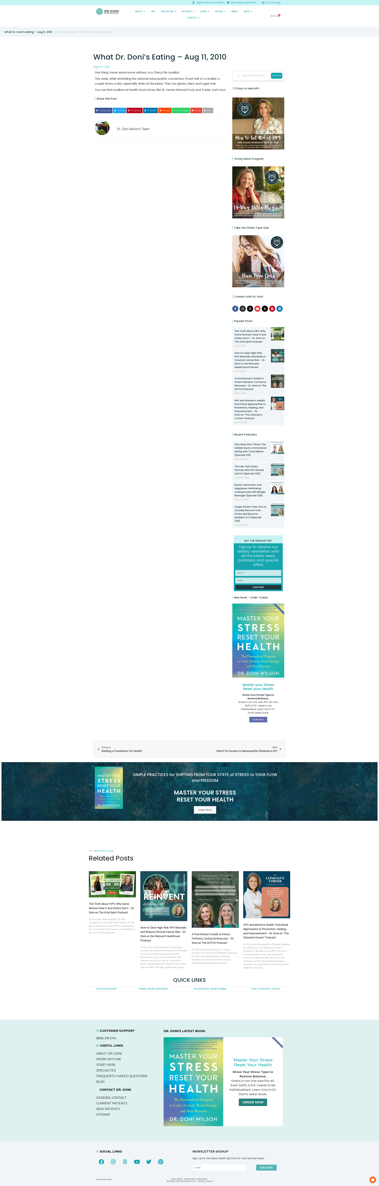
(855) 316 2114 (106, 1038)
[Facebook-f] (235, 309)
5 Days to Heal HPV (246, 88)
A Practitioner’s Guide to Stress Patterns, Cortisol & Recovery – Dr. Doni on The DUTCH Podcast (250, 384)
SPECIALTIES (167, 11)
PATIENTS (187, 11)
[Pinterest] (272, 309)
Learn (203, 11)
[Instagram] (243, 309)
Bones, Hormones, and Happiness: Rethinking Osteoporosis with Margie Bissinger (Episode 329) (250, 490)
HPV (153, 11)
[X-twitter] (265, 309)
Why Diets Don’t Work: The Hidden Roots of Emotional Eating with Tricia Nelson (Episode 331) (250, 450)
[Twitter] (149, 1162)
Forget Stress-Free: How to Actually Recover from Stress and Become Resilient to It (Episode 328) (250, 514)
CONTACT (192, 17)
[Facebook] (101, 1162)
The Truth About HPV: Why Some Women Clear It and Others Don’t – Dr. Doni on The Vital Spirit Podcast (250, 336)
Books (219, 11)
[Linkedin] (279, 309)
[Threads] (250, 309)
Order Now (253, 1102)
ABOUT (138, 11)
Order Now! (205, 810)
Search (276, 76)
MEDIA (234, 11)
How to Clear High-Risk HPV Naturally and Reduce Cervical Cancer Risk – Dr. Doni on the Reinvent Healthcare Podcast (250, 360)
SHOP (246, 11)
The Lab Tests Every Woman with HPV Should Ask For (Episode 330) (249, 470)
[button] (103, 110)
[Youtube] (257, 309)
